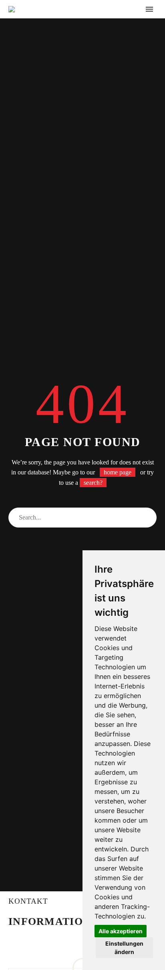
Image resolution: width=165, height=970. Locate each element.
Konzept (110, 21)
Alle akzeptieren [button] (121, 931)
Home (73, 21)
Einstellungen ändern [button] (124, 947)
